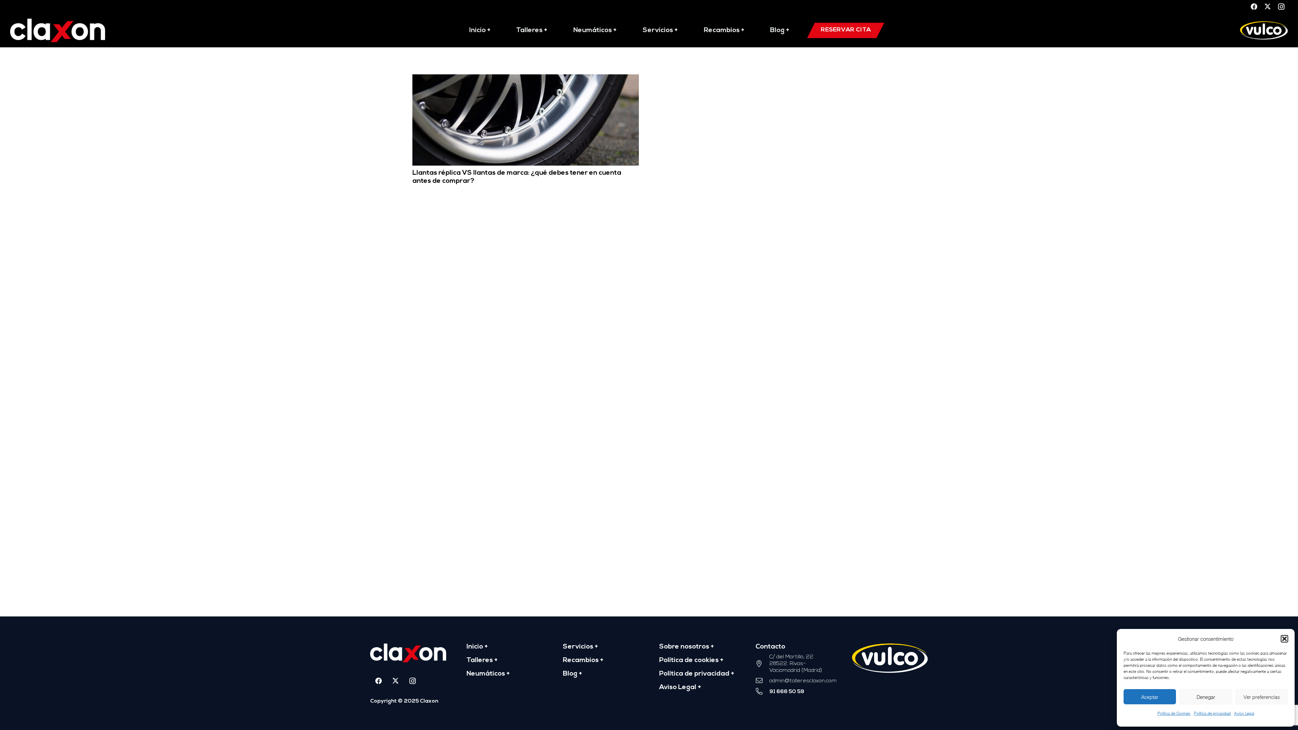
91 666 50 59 (786, 692)
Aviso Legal (1244, 713)
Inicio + (477, 646)
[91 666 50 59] (762, 692)
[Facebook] (1254, 7)
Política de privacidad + (696, 674)
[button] (1284, 638)
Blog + (572, 674)
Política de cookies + (691, 660)
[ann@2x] (57, 30)
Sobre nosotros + (686, 646)
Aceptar (1149, 697)
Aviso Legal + (680, 687)
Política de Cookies (1174, 713)
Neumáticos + (488, 674)
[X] (1267, 7)
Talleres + (482, 660)
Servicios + (580, 646)
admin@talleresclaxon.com (803, 681)
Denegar (1206, 697)
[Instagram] (1281, 7)
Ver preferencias (1262, 697)
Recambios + (583, 660)
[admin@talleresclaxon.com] (762, 681)
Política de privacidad (1212, 713)
